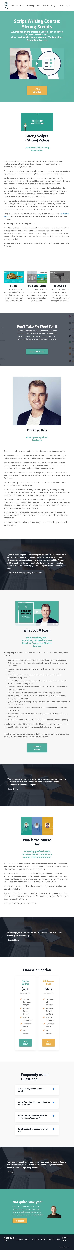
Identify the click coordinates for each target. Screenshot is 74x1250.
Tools (38, 5)
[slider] (37, 624)
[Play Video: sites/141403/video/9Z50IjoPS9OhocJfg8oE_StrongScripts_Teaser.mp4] (37, 63)
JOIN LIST (20, 1221)
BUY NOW (25, 1042)
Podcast (46, 5)
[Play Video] (17, 624)
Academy (30, 5)
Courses (14, 5)
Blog (53, 5)
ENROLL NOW (37, 748)
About (22, 5)
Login (68, 5)
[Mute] (53, 624)
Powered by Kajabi (64, 1247)
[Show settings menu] (57, 624)
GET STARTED (37, 351)
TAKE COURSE (37, 90)
